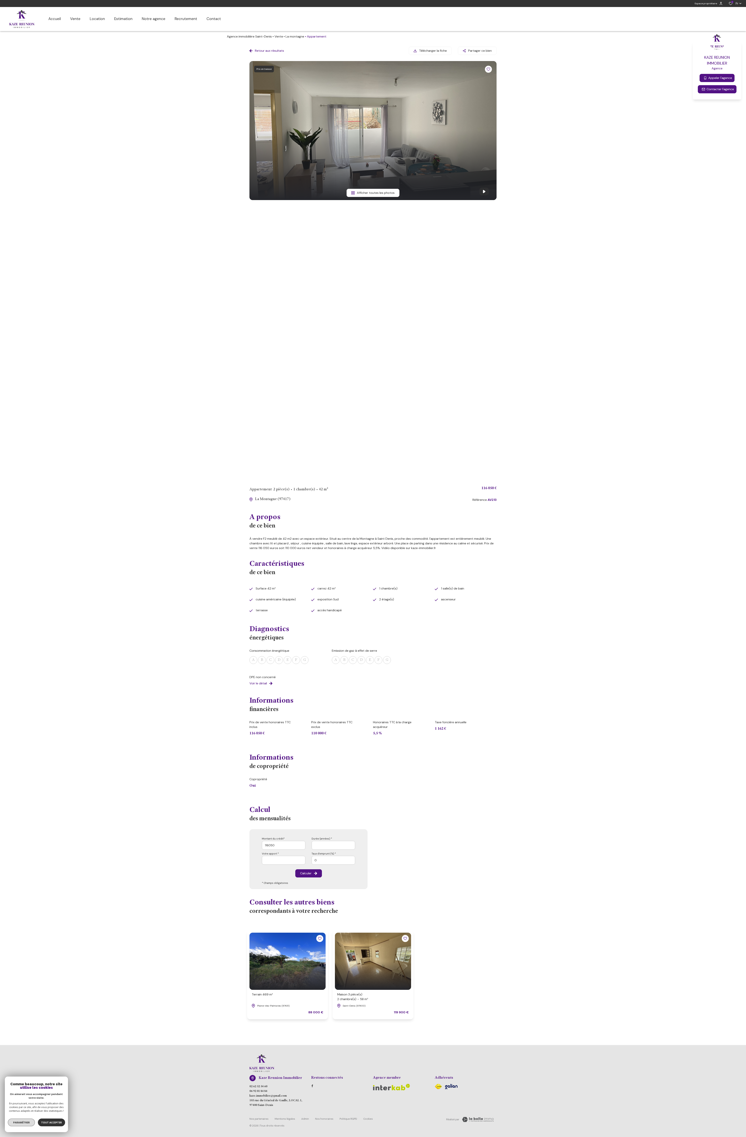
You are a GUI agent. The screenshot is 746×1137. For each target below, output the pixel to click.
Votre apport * (270, 853)
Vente (279, 36)
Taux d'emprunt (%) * (324, 853)
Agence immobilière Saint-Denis (249, 36)
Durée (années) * (322, 838)
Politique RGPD (348, 1118)
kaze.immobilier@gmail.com (268, 1096)
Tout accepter (51, 1122)
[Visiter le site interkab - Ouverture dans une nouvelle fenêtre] (451, 1086)
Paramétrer (21, 1122)
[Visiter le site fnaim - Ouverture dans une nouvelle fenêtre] (438, 1086)
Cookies (368, 1118)
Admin (305, 1118)
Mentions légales (285, 1118)
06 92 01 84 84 (258, 1091)
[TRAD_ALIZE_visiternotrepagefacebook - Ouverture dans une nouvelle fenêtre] (312, 1086)
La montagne (295, 36)
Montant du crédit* (273, 838)
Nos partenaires (258, 1118)
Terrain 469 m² (262, 994)
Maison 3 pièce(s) (352, 996)
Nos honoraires (324, 1118)
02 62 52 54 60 (258, 1086)
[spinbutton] (333, 860)
